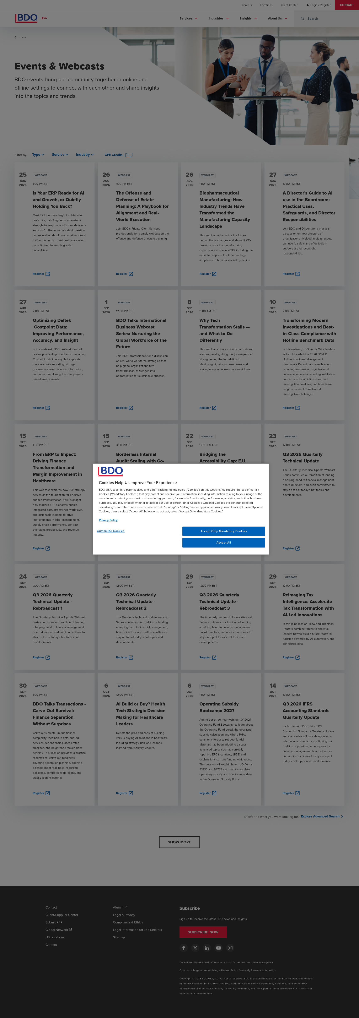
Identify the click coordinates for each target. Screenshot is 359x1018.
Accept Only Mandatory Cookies (223, 531)
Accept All (223, 543)
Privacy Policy (108, 520)
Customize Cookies (111, 531)
